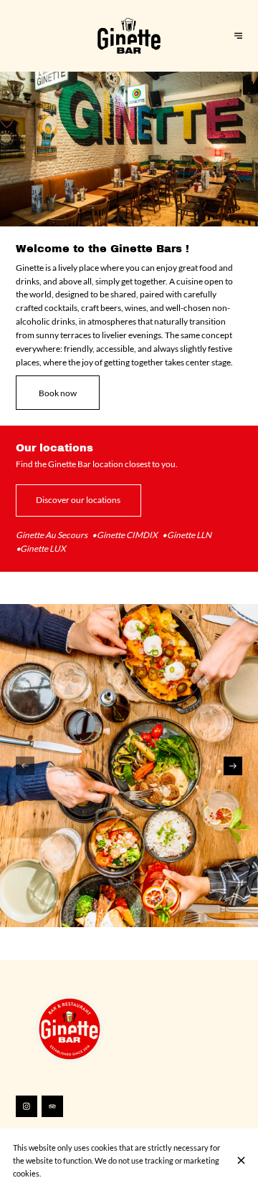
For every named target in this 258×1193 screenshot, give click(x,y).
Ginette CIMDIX (127, 535)
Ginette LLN (189, 535)
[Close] (241, 1160)
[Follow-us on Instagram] (26, 1106)
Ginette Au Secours (51, 535)
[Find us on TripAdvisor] (52, 1106)
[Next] (233, 766)
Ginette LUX (43, 548)
